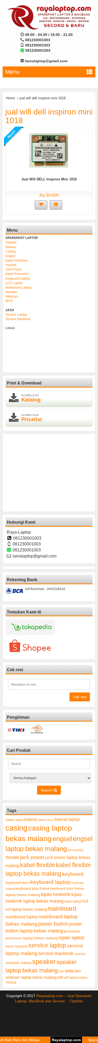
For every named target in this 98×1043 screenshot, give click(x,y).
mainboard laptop (21, 916)
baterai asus (46, 819)
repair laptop (71, 937)
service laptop (47, 945)
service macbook (55, 953)
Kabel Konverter (16, 274)
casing (16, 827)
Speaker (11, 292)
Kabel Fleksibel (16, 260)
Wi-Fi (9, 301)
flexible (12, 857)
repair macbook (16, 946)
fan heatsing (75, 850)
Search (47, 790)
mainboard (62, 908)
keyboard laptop (50, 882)
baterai (30, 819)
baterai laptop (67, 819)
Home (10, 98)
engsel (62, 839)
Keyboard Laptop (17, 278)
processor (72, 931)
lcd (85, 901)
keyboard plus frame (32, 888)
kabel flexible (37, 865)
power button (53, 924)
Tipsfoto (76, 1001)
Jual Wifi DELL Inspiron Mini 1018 (49, 179)
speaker (44, 961)
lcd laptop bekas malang (26, 909)
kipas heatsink (56, 894)
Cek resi (80, 697)
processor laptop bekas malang (31, 938)
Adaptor (11, 242)
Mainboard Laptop (18, 287)
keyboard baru (17, 883)
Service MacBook (17, 319)
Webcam (11, 296)
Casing (10, 251)
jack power (32, 857)
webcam (73, 970)
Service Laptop (16, 314)
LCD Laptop (14, 283)
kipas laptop (73, 901)
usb (61, 971)
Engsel (10, 256)
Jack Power (13, 269)
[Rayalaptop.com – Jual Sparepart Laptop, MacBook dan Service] (49, 17)
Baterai (10, 247)
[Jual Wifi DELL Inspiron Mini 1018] (48, 150)
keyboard (72, 874)
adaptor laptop (14, 819)
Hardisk (10, 265)
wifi (60, 977)
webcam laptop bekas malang (30, 977)
